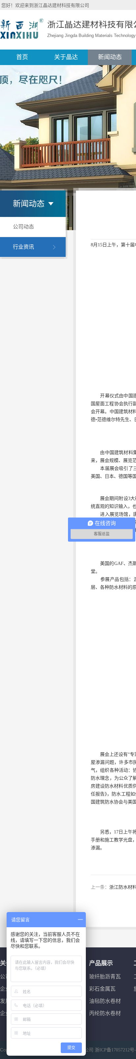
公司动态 (23, 226)
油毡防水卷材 (105, 1001)
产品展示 (101, 963)
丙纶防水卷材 (105, 1013)
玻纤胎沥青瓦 (105, 976)
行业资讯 (23, 247)
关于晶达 (66, 57)
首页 (22, 57)
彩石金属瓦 (102, 989)
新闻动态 (110, 57)
